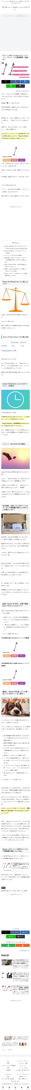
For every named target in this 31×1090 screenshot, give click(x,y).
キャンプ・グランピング (23, 1074)
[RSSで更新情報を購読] (23, 945)
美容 (8, 1067)
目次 (13, 243)
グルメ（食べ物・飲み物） (8, 1078)
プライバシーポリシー (23, 1061)
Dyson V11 (23, 342)
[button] (20, 86)
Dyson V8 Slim (14, 342)
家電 (4, 887)
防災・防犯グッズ (23, 1078)
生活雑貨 (8, 1070)
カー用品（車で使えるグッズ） (23, 1071)
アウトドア (8, 1074)
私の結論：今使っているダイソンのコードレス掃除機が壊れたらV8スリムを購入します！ (16, 260)
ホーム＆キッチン (15, 1081)
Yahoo (21, 160)
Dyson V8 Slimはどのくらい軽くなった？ (16, 246)
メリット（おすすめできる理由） (14, 255)
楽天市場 (14, 160)
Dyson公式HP (7, 350)
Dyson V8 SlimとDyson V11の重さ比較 (16, 248)
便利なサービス (23, 1076)
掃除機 (4, 890)
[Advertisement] (15, 34)
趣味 (8, 1076)
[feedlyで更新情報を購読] (8, 945)
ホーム (8, 1061)
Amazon (6, 160)
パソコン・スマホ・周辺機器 (8, 1065)
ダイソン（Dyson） (12, 890)
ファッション (23, 1065)
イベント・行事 (23, 1067)
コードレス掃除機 (23, 890)
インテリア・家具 (23, 1063)
